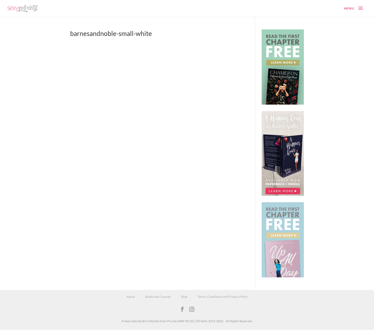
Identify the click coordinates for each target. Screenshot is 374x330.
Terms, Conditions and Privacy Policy (223, 296)
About (130, 296)
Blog (184, 296)
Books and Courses (158, 296)
